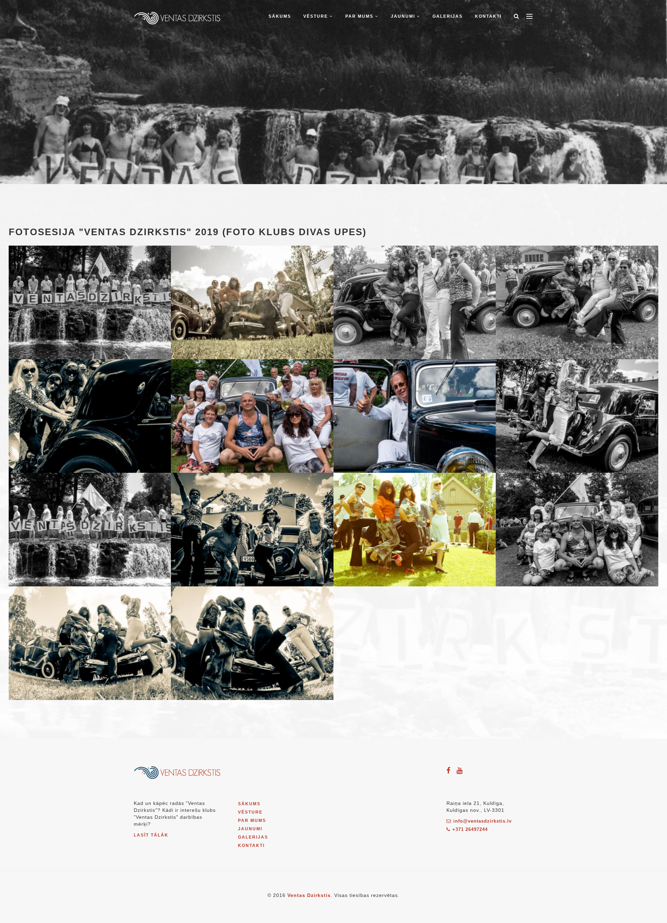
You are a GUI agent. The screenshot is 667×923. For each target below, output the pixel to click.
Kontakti (488, 16)
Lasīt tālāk (151, 835)
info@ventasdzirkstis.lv (482, 821)
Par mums (360, 16)
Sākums (280, 16)
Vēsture (316, 16)
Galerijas (448, 16)
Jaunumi (404, 16)
